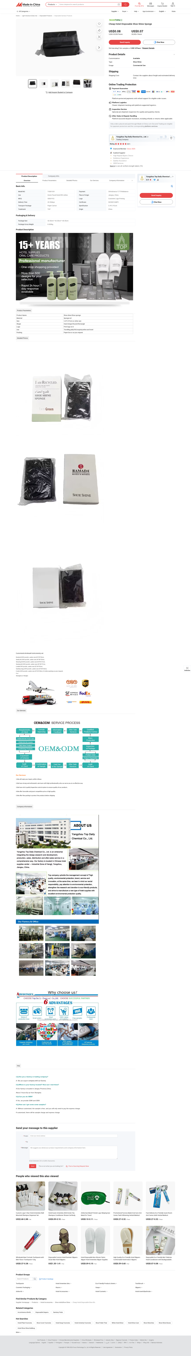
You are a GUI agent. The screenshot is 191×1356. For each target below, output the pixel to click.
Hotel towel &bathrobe (143, 1291)
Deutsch (91, 1342)
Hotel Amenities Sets (63, 1283)
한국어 (113, 1342)
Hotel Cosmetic (101, 1291)
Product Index (134, 1340)
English (44, 1342)
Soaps (98, 1287)
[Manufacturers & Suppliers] (28, 4)
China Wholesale (86, 1340)
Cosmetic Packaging (23, 1287)
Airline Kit (19, 1291)
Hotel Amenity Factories (83, 1323)
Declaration (118, 1347)
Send (32, 1166)
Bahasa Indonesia (156, 1342)
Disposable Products (46, 16)
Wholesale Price (98, 1340)
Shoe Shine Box (149, 1323)
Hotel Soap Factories (63, 1323)
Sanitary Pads (58, 1312)
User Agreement (108, 1347)
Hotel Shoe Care (133, 1323)
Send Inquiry (125, 42)
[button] (128, 180)
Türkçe (139, 1342)
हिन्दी (125, 1342)
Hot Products (41, 1340)
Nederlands (99, 1342)
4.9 (147, 180)
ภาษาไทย (131, 1342)
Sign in (173, 6)
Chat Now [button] (160, 42)
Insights (151, 1340)
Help (135, 11)
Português (59, 1342)
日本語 (120, 1342)
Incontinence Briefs (24, 1312)
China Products (52, 1340)
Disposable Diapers (42, 1312)
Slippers (138, 1287)
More (18, 1332)
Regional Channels (121, 1340)
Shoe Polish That (101, 1323)
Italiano (84, 1342)
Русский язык (76, 1342)
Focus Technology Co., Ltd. (81, 1347)
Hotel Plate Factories (25, 1323)
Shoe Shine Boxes (165, 1323)
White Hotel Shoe (117, 1323)
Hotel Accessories (62, 1291)
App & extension (148, 11)
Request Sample (148, 48)
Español (50, 1342)
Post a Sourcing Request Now (77, 1166)
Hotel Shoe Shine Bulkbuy (26, 1328)
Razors (58, 1287)
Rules (174, 11)
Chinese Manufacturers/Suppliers (69, 1340)
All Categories (23, 11)
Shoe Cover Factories (44, 1323)
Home (18, 16)
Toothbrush (139, 1283)
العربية (107, 1342)
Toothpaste (20, 1283)
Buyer (124, 11)
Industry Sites (110, 1340)
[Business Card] (172, 186)
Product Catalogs (47, 1279)
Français (66, 1342)
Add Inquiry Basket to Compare (60, 92)
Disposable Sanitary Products (63, 16)
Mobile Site (143, 1340)
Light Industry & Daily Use (29, 16)
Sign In (112, 166)
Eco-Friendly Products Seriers (106, 1283)
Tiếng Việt (146, 1342)
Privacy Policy (128, 1347)
